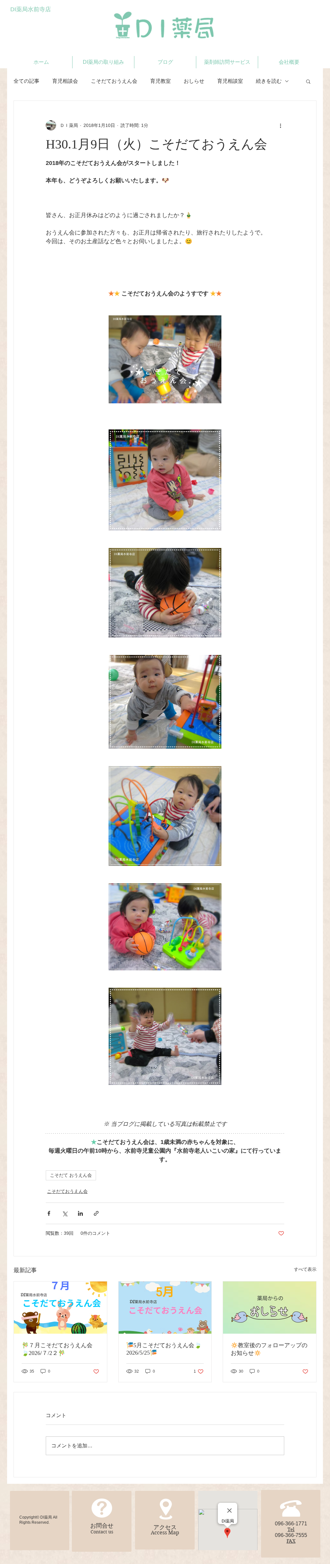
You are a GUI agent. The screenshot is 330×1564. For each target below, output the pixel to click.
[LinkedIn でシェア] (80, 1213)
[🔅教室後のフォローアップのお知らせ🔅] (269, 1307)
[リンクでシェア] (96, 1213)
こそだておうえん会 (114, 81)
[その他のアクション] (280, 125)
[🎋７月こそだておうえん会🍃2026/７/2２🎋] (60, 1307)
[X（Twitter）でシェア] (65, 1213)
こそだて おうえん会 (71, 1175)
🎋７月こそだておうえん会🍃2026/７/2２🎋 (57, 1349)
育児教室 (160, 81)
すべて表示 (305, 1269)
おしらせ (194, 81)
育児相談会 (65, 81)
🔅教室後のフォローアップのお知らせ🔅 (269, 1349)
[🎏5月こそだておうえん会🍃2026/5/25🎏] (165, 1307)
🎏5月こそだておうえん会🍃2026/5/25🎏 (163, 1349)
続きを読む (269, 81)
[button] (308, 81)
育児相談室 (230, 81)
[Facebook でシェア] (49, 1213)
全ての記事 (26, 81)
